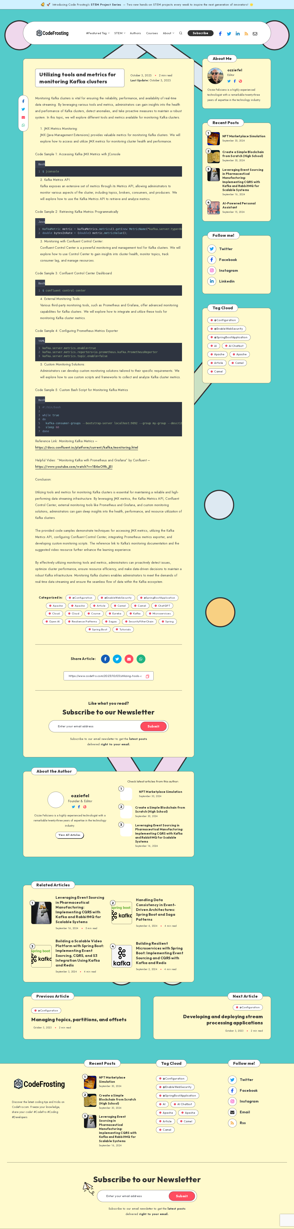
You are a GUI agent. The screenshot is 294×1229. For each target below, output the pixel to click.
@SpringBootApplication (159, 597)
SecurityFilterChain (141, 621)
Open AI (54, 621)
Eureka (116, 613)
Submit (153, 726)
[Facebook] (220, 33)
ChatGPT (164, 605)
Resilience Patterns (84, 621)
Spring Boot (99, 629)
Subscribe (200, 33)
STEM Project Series (106, 4)
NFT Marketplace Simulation (160, 792)
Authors (135, 33)
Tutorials (125, 629)
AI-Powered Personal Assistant (239, 205)
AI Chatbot (236, 346)
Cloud (56, 613)
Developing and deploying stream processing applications (223, 1019)
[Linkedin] (237, 33)
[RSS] (246, 33)
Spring (169, 621)
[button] (181, 163)
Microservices (162, 613)
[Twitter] (229, 33)
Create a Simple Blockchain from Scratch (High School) (160, 809)
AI (215, 346)
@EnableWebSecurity (118, 597)
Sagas (113, 621)
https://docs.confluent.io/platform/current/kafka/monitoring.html (86, 447)
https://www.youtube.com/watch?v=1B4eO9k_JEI (73, 466)
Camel (122, 605)
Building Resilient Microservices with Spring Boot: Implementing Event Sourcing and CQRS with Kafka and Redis (159, 953)
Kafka (137, 613)
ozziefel (80, 795)
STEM (118, 33)
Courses (152, 33)
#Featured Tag (96, 33)
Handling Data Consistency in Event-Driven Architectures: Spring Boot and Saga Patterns (156, 910)
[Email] (255, 33)
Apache (58, 605)
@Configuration (82, 597)
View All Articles (69, 835)
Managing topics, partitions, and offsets (78, 1019)
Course (95, 613)
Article (101, 605)
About (167, 33)
